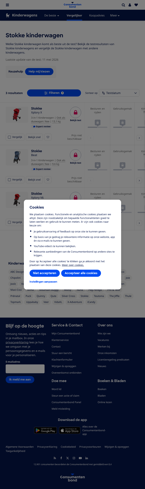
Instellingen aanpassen (43, 281)
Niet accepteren (44, 273)
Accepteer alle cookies (81, 273)
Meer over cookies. (73, 265)
